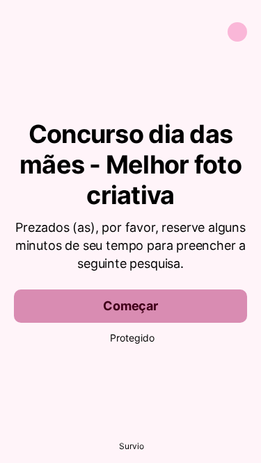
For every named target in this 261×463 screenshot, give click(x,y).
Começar (130, 305)
